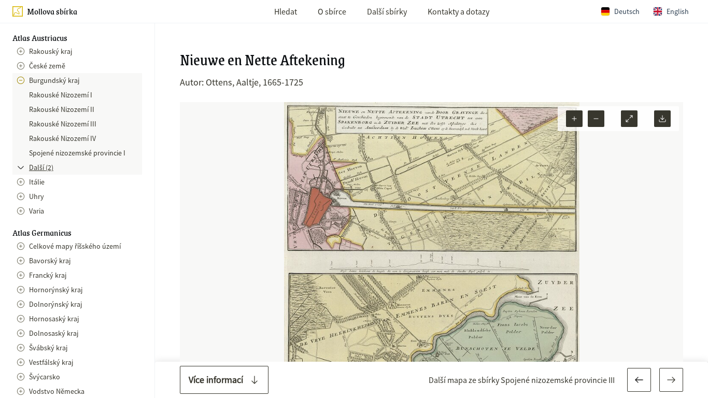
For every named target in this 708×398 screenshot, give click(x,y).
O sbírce (332, 11)
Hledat (285, 11)
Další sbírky (387, 11)
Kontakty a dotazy (458, 11)
